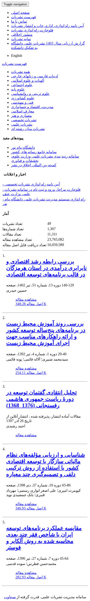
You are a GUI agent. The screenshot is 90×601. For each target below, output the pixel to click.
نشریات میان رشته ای (28, 129)
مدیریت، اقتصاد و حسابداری (32, 107)
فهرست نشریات (23, 17)
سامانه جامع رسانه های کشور (34, 152)
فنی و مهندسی (22, 102)
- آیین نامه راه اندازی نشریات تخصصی (31, 184)
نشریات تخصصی (23, 120)
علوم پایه (18, 89)
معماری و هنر (21, 116)
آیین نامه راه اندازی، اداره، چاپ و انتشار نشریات (47, 26)
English (16, 56)
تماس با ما (19, 21)
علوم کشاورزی (22, 98)
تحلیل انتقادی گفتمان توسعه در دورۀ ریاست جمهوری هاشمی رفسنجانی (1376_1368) (41, 398)
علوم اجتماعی (22, 85)
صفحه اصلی (20, 13)
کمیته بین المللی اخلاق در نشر (33, 165)
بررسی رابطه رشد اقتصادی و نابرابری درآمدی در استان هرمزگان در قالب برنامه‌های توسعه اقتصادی (46, 267)
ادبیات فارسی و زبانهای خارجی (34, 76)
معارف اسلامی (22, 111)
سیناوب (10, 597)
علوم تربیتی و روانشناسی (30, 94)
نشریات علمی (21, 124)
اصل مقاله (30, 304)
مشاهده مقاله (26, 299)
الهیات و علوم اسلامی (27, 80)
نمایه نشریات (21, 39)
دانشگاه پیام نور (23, 147)
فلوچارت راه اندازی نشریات (32, 30)
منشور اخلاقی (22, 34)
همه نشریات (20, 72)
